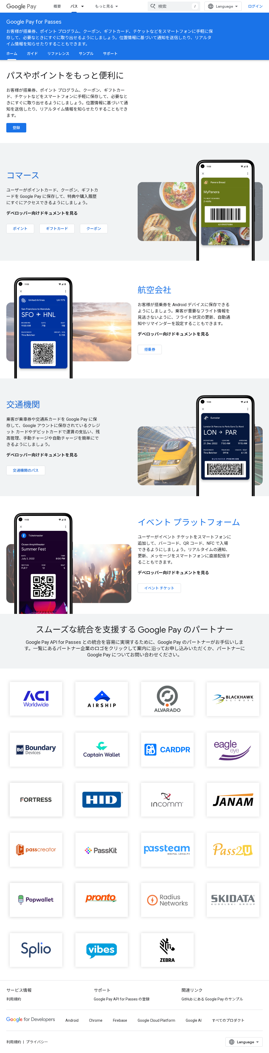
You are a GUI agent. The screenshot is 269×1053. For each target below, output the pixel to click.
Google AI (193, 1020)
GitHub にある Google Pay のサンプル (212, 999)
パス (74, 6)
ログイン (255, 6)
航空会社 (154, 290)
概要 (57, 6)
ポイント (20, 228)
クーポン (93, 228)
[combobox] (174, 6)
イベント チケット (159, 588)
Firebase (120, 1020)
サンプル (86, 53)
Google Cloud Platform (156, 1020)
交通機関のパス (26, 470)
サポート (110, 53)
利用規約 (13, 999)
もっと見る (104, 6)
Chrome (95, 1020)
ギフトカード (57, 228)
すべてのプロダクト (228, 1020)
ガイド (32, 53)
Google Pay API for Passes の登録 (121, 999)
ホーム (11, 53)
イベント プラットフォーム (189, 522)
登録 (16, 127)
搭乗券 (149, 349)
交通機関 (23, 404)
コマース (22, 175)
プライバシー (37, 1042)
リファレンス (58, 53)
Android (72, 1020)
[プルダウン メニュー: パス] (84, 6)
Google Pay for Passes (33, 22)
